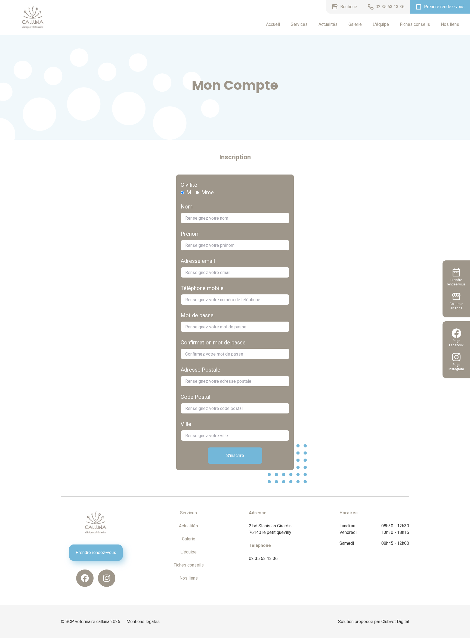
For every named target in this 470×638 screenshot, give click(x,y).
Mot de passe (197, 315)
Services (299, 24)
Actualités (328, 24)
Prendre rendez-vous (96, 552)
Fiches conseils (415, 24)
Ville (186, 424)
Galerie (355, 24)
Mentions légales (143, 621)
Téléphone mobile (202, 288)
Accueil (273, 24)
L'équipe (381, 24)
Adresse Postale (200, 369)
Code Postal (195, 397)
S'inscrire (235, 455)
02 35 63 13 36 (263, 558)
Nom (187, 206)
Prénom (190, 234)
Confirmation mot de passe (213, 342)
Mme (207, 192)
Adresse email (198, 261)
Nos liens (450, 24)
